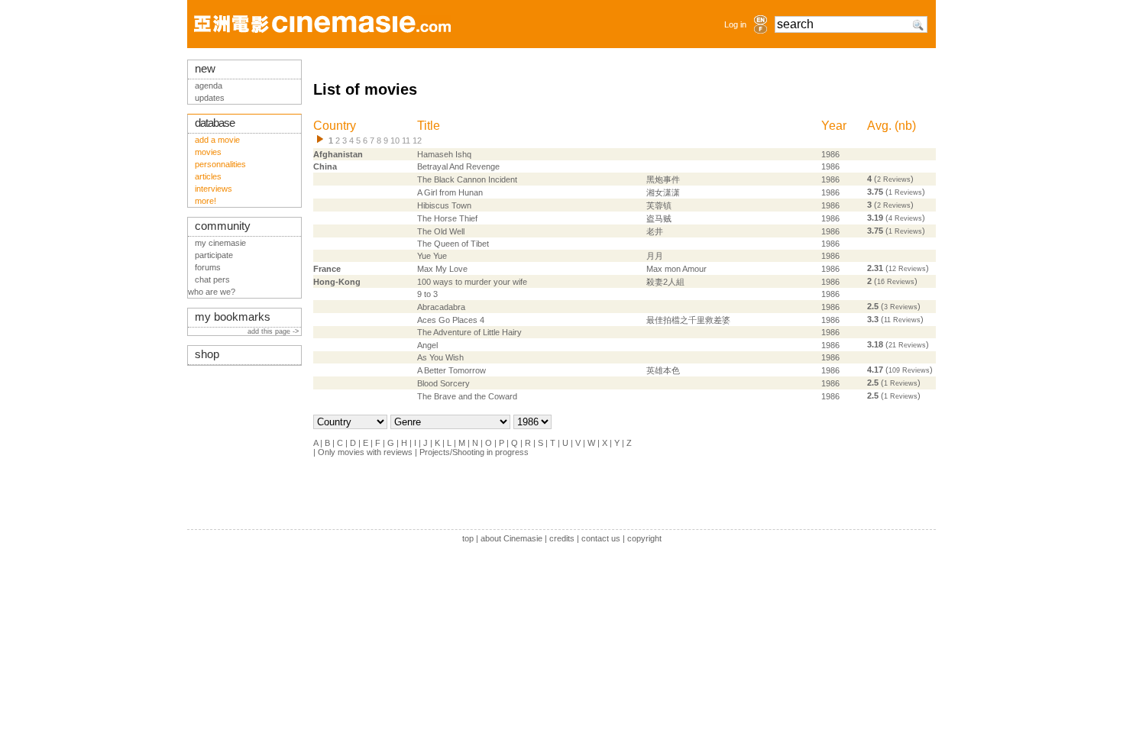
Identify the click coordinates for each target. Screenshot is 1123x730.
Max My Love (442, 268)
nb (905, 125)
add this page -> (274, 331)
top (468, 538)
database (215, 123)
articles (208, 176)
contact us (600, 538)
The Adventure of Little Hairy (469, 332)
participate (214, 255)
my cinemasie (220, 242)
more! (205, 200)
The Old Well (440, 231)
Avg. (879, 125)
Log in (735, 24)
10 (395, 140)
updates (210, 97)
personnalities (220, 164)
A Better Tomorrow (451, 370)
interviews (213, 188)
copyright (644, 538)
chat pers (212, 279)
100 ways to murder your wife (472, 281)
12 (417, 140)
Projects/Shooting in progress (474, 452)
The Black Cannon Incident (467, 179)
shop (207, 354)
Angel (427, 345)
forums (208, 267)
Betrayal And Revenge (458, 166)
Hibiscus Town (444, 205)
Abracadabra (441, 307)
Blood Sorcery (443, 383)
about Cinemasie (511, 538)
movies (208, 152)
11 (406, 140)
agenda (208, 85)
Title (428, 125)
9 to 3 (427, 294)
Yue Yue (432, 255)
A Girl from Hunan (450, 192)
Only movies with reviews (365, 452)
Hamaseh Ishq (444, 154)
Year (833, 125)
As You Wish (440, 357)
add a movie (217, 139)
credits (561, 538)
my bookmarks (232, 317)
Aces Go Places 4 (450, 320)
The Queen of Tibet (453, 243)
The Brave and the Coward (467, 396)
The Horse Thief (447, 218)
